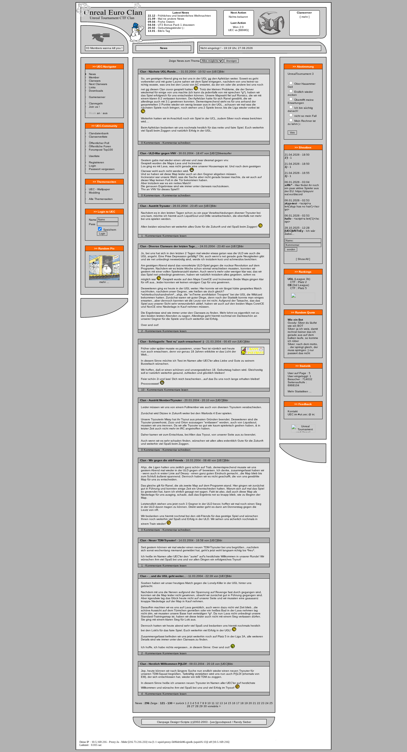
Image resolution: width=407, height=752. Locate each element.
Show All (303, 259)
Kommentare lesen (175, 235)
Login (92, 165)
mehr (305, 16)
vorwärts (213, 706)
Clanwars (95, 80)
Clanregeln (96, 103)
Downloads (96, 90)
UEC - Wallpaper (99, 189)
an (98, 113)
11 (213, 703)
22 (259, 703)
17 (238, 703)
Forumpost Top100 (101, 149)
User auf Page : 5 (299, 373)
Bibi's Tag (164, 30)
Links (92, 87)
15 (230, 703)
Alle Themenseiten (101, 198)
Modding (94, 192)
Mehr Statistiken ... (299, 391)
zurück (180, 703)
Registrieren (96, 162)
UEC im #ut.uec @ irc (301, 414)
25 (271, 703)
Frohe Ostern (166, 21)
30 (206, 706)
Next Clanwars (98, 84)
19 (246, 703)
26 (189, 706)
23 (263, 703)
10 (209, 703)
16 (234, 703)
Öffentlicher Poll (99, 143)
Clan (143, 71)
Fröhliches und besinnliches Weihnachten (184, 15)
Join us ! (94, 106)
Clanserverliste (98, 136)
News (92, 74)
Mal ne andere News (171, 18)
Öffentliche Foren (100, 146)
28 (197, 706)
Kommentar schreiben (176, 142)
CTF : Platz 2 (298, 282)
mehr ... (104, 282)
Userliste (94, 156)
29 (201, 706)
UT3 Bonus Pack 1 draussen (176, 24)
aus (105, 113)
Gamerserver (97, 97)
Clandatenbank (99, 133)
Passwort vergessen (102, 169)
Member (94, 77)
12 (217, 703)
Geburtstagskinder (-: (171, 27)
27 (193, 706)
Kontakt (293, 411)
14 (226, 703)
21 (255, 703)
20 (251, 703)
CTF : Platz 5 (298, 288)
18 (242, 703)
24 (267, 703)
